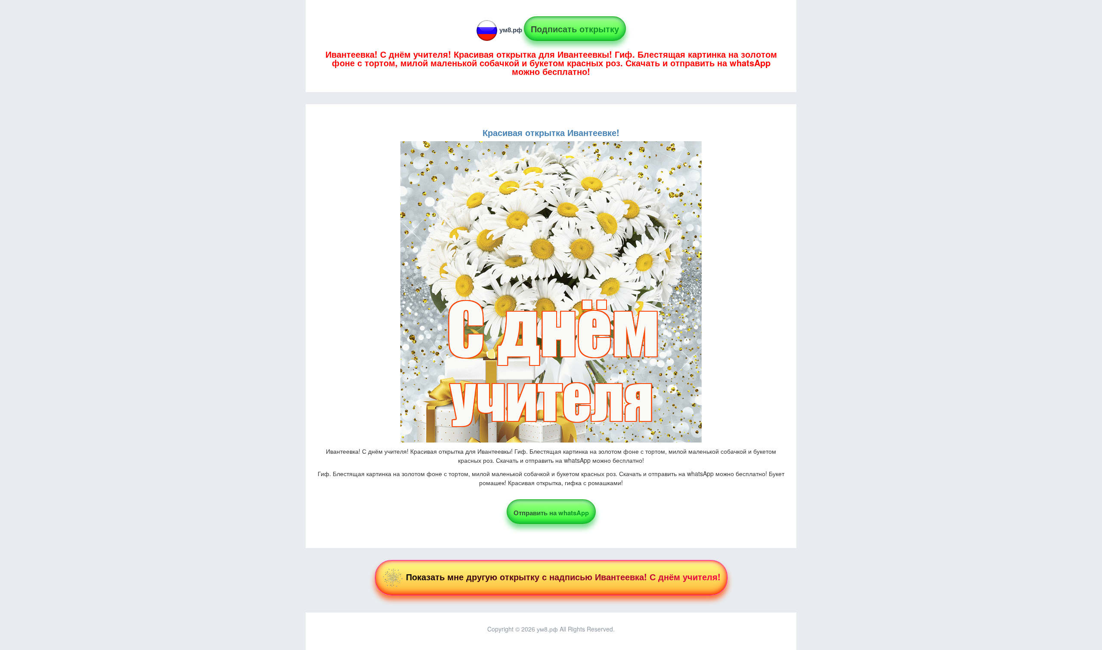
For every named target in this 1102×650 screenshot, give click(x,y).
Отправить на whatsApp (551, 512)
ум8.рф (510, 29)
